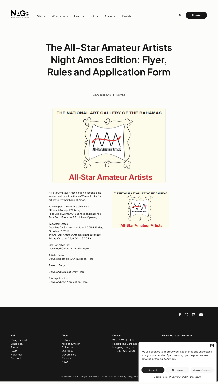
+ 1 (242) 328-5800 (123, 350)
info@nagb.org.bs (123, 347)
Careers (66, 358)
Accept (153, 370)
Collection (68, 347)
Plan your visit (19, 340)
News (65, 361)
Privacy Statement (178, 376)
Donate (196, 15)
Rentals (126, 16)
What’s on (17, 343)
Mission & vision (71, 343)
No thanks (177, 370)
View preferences (202, 370)
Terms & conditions (110, 376)
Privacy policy (126, 376)
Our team (67, 350)
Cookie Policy (161, 376)
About (109, 16)
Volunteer (16, 354)
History (66, 340)
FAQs (14, 350)
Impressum (195, 376)
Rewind (120, 94)
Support (16, 358)
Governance (69, 354)
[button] (212, 345)
